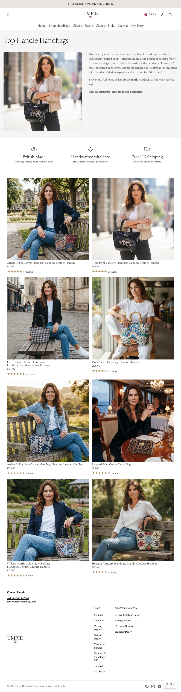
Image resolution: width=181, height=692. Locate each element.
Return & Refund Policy (128, 615)
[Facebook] (147, 686)
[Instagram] (153, 686)
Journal (98, 666)
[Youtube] (159, 686)
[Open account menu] (162, 15)
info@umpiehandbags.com (21, 602)
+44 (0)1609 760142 (18, 598)
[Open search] (8, 15)
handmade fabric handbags (134, 79)
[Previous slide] (12, 219)
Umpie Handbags (23, 686)
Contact (98, 615)
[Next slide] (83, 219)
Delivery (99, 621)
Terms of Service (124, 626)
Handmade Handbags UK (100, 657)
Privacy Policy (123, 621)
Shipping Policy (123, 632)
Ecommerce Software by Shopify (49, 686)
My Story (99, 672)
